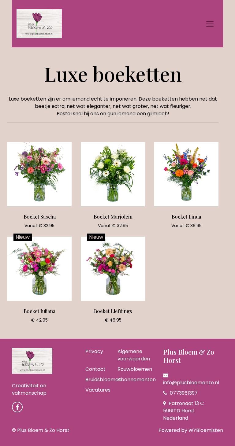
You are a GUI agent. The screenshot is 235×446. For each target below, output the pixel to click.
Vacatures (97, 389)
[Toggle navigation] (209, 24)
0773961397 (183, 392)
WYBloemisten (205, 430)
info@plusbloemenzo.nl (191, 382)
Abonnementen (137, 379)
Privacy (94, 351)
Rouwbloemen (135, 369)
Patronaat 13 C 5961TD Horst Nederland (183, 411)
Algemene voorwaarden (134, 355)
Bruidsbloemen (103, 379)
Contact (95, 369)
